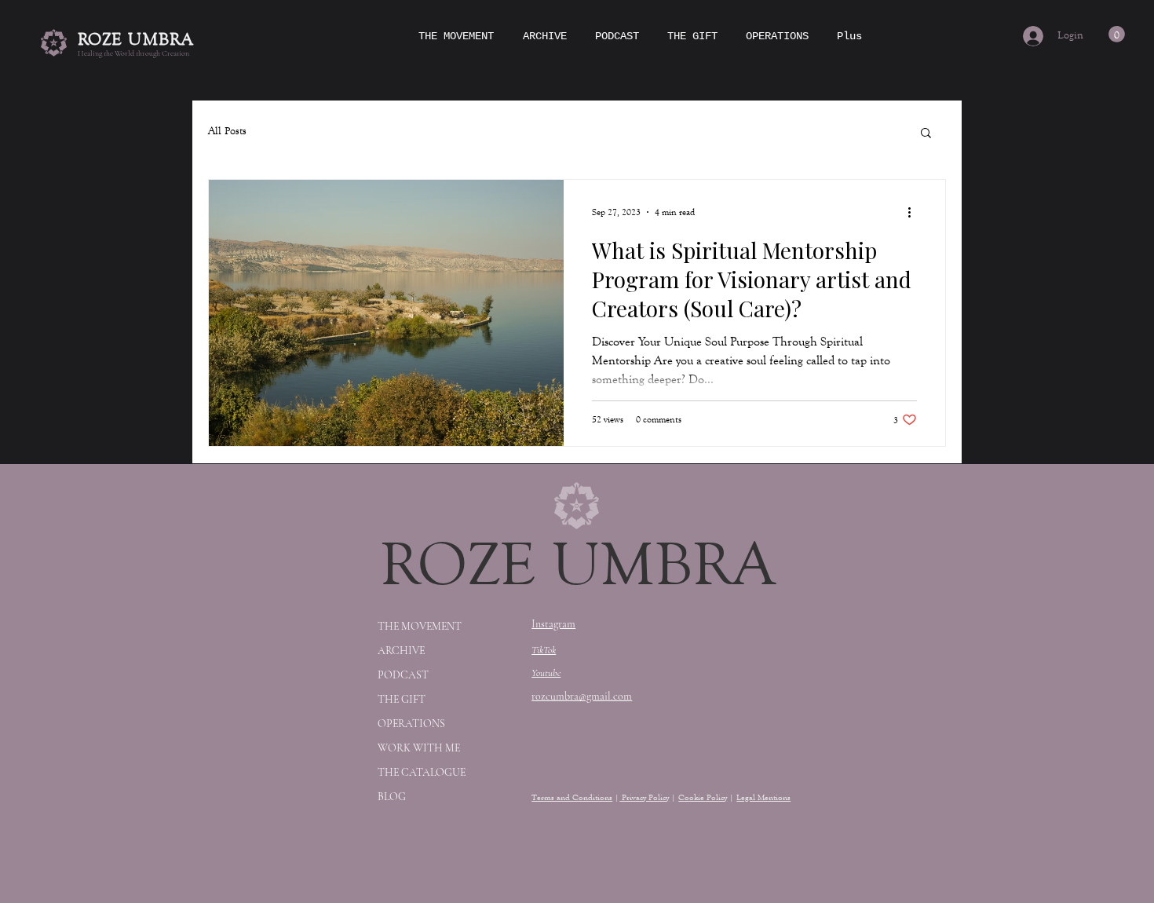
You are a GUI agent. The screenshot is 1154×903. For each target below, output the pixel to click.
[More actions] (914, 212)
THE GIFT (401, 699)
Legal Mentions (763, 797)
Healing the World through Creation (133, 53)
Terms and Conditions (571, 797)
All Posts (227, 131)
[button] (1116, 34)
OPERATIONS (411, 723)
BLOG (392, 796)
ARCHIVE (401, 650)
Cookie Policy (702, 797)
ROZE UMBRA (136, 39)
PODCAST (403, 675)
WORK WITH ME (419, 748)
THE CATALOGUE (422, 772)
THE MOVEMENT (420, 626)
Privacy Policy (644, 797)
